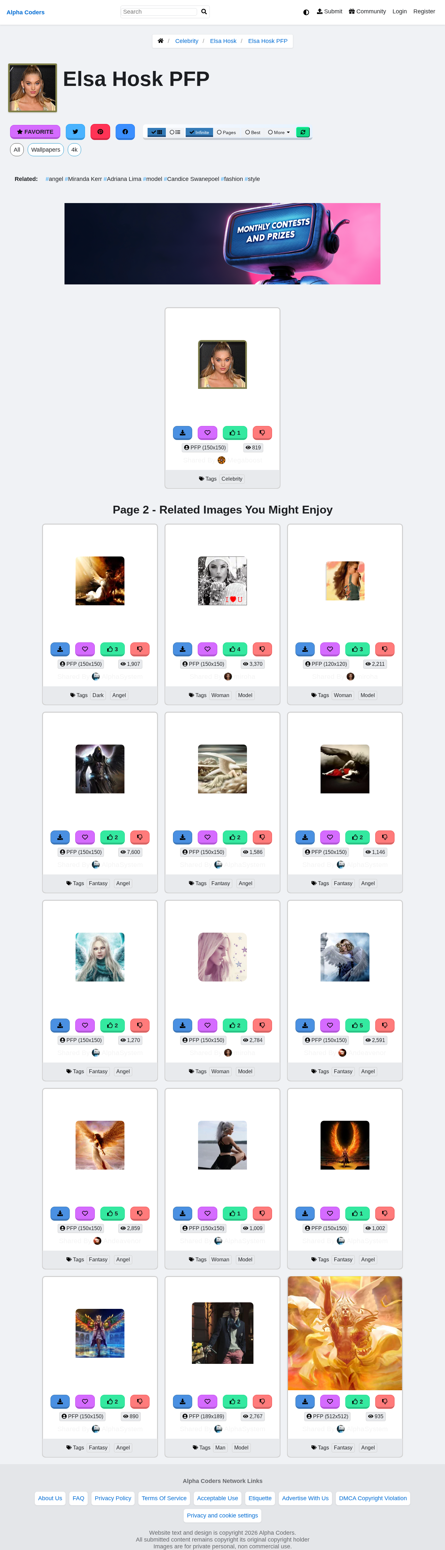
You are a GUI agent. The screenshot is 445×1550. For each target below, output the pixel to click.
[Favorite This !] (207, 433)
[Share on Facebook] (125, 132)
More (279, 132)
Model (245, 695)
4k (74, 149)
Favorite (38, 132)
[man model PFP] (222, 1333)
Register (424, 11)
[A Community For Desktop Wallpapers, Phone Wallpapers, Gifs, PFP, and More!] (161, 41)
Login (400, 11)
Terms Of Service (164, 1498)
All (17, 149)
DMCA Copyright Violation (373, 1498)
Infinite (202, 132)
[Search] (204, 12)
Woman (220, 695)
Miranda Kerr (84, 179)
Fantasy (98, 883)
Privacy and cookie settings (222, 1515)
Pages (229, 132)
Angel (119, 695)
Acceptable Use (217, 1498)
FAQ (78, 1498)
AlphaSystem (122, 676)
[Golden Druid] (345, 1334)
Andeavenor (367, 1052)
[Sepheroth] (100, 770)
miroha (244, 676)
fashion (233, 179)
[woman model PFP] (222, 1146)
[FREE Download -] (183, 433)
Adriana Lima (123, 179)
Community (370, 11)
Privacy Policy (113, 1498)
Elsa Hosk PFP (268, 41)
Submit (332, 11)
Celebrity (186, 41)
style (252, 179)
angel (55, 179)
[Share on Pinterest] (100, 132)
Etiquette (260, 1498)
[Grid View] (157, 132)
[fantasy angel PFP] (222, 770)
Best (255, 132)
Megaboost (244, 460)
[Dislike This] (262, 433)
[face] (222, 958)
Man (220, 1447)
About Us (50, 1498)
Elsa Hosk (223, 41)
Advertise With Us (305, 1498)
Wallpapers (45, 149)
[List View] (175, 132)
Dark (98, 695)
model (153, 179)
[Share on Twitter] (75, 132)
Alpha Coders (26, 12)
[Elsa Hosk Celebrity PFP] (222, 365)
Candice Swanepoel (192, 179)
